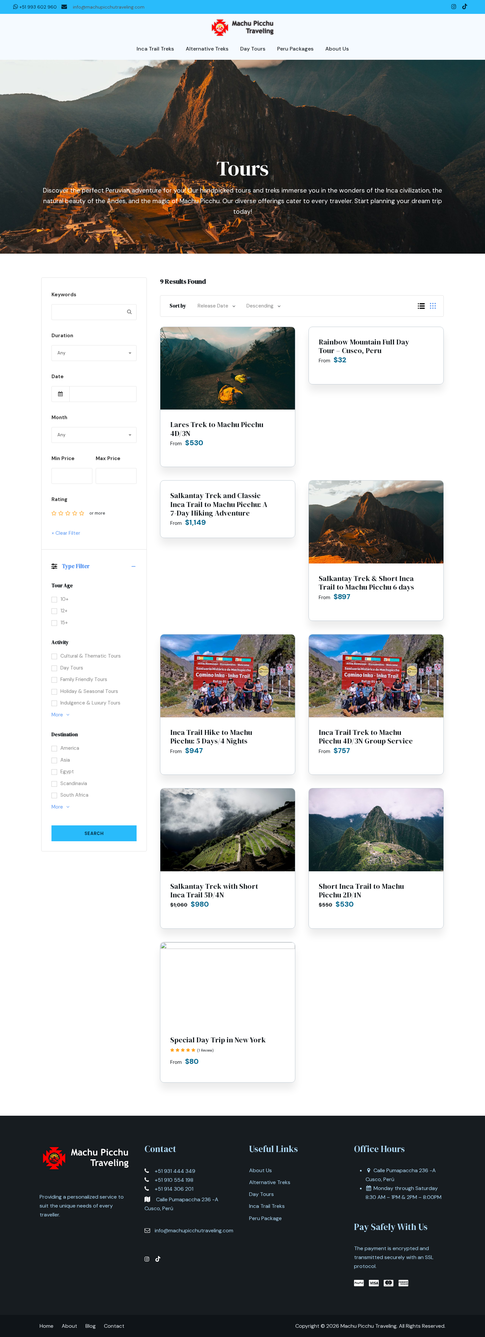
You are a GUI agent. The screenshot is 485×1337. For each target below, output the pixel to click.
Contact (114, 1325)
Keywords (63, 294)
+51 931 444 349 (175, 1171)
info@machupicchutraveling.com (109, 7)
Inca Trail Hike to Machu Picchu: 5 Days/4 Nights (211, 736)
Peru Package (265, 1218)
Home (46, 1325)
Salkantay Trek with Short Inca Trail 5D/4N (214, 890)
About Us (260, 1170)
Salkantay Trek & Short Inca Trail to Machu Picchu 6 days (366, 582)
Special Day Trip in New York (218, 1040)
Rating (59, 499)
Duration (62, 335)
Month (59, 417)
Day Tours (261, 1194)
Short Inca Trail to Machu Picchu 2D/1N (361, 890)
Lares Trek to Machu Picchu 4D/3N (216, 428)
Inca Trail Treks (267, 1206)
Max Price (108, 458)
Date (57, 376)
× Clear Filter (65, 533)
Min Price (63, 458)
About (69, 1325)
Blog (90, 1325)
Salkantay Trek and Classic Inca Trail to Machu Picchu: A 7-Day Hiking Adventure (218, 504)
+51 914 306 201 (174, 1188)
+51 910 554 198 (174, 1179)
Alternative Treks (269, 1182)
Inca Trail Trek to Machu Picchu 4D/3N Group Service (366, 736)
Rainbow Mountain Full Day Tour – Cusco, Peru (364, 346)
